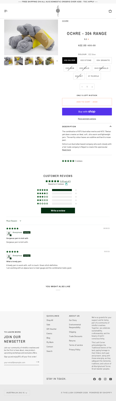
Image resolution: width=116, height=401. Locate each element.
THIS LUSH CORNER (73, 393)
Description (69, 127)
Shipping (72, 332)
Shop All (50, 320)
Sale (48, 324)
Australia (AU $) (16, 393)
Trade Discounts (75, 336)
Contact (50, 346)
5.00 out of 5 (65, 181)
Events (49, 333)
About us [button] (74, 316)
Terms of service (76, 345)
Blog (48, 338)
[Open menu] (8, 11)
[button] (68, 161)
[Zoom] (31, 37)
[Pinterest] (100, 379)
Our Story (73, 320)
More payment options (87, 118)
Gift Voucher (52, 329)
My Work (50, 342)
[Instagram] (105, 379)
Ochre (65, 21)
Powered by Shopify (100, 393)
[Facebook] (94, 379)
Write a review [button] (58, 210)
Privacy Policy (74, 349)
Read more (66, 150)
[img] (12, 228)
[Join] (36, 362)
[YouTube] (110, 379)
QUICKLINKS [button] (53, 316)
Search (49, 351)
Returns (72, 340)
